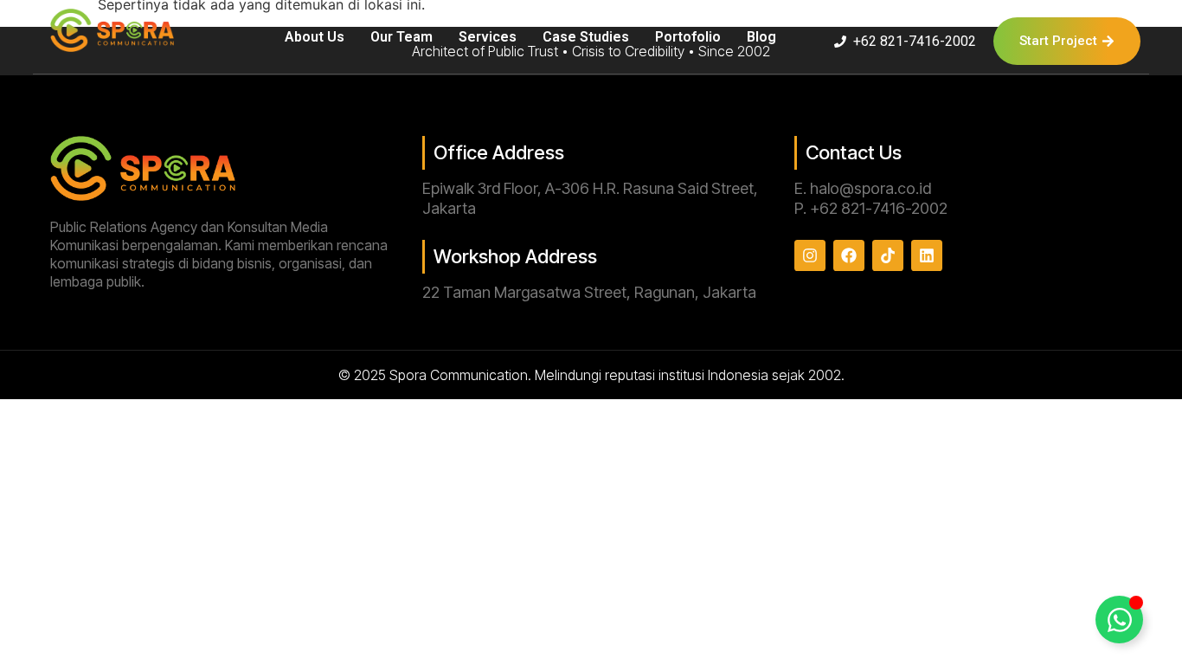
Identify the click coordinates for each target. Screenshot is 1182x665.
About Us (314, 37)
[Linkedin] (926, 255)
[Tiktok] (887, 255)
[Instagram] (809, 255)
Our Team (401, 37)
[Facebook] (848, 255)
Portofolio (688, 37)
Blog (761, 37)
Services (488, 37)
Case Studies (586, 37)
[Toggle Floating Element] (1119, 619)
